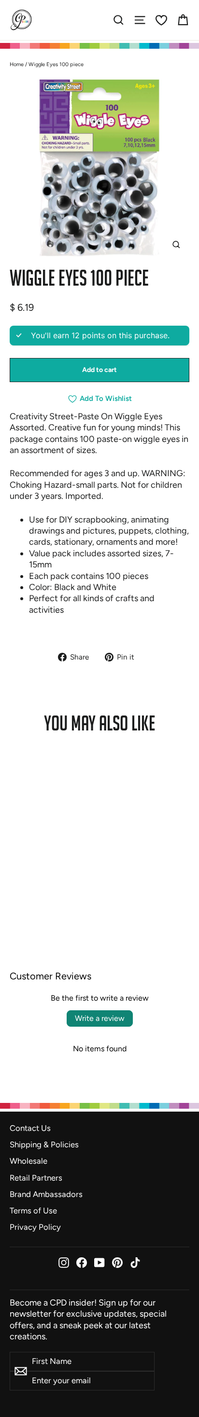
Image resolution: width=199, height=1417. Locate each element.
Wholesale (28, 1161)
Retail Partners (36, 1178)
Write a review (100, 1018)
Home (17, 64)
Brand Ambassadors (46, 1194)
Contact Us (30, 1128)
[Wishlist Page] (161, 20)
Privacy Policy (35, 1227)
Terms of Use (33, 1210)
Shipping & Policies (44, 1144)
